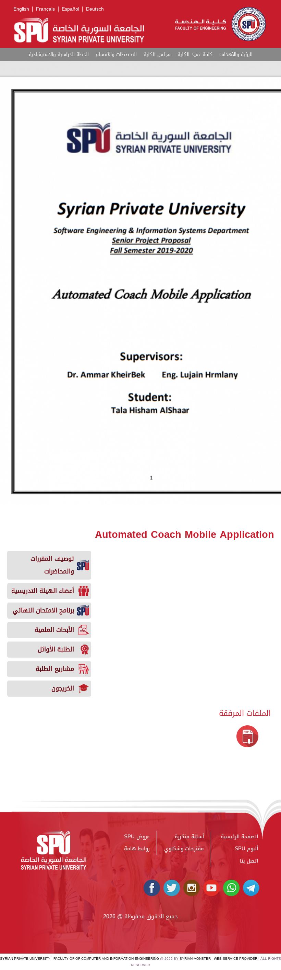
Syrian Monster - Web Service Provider (218, 958)
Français (45, 9)
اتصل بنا (249, 861)
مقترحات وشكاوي (184, 848)
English (21, 9)
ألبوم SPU (246, 848)
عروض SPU (137, 836)
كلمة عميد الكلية (195, 54)
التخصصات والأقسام (116, 54)
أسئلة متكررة (189, 836)
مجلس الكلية (157, 54)
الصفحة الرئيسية (239, 836)
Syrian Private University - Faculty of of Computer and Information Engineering (79, 958)
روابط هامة (137, 848)
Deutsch (95, 9)
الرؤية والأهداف (236, 54)
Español (70, 9)
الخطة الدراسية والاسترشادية (59, 54)
